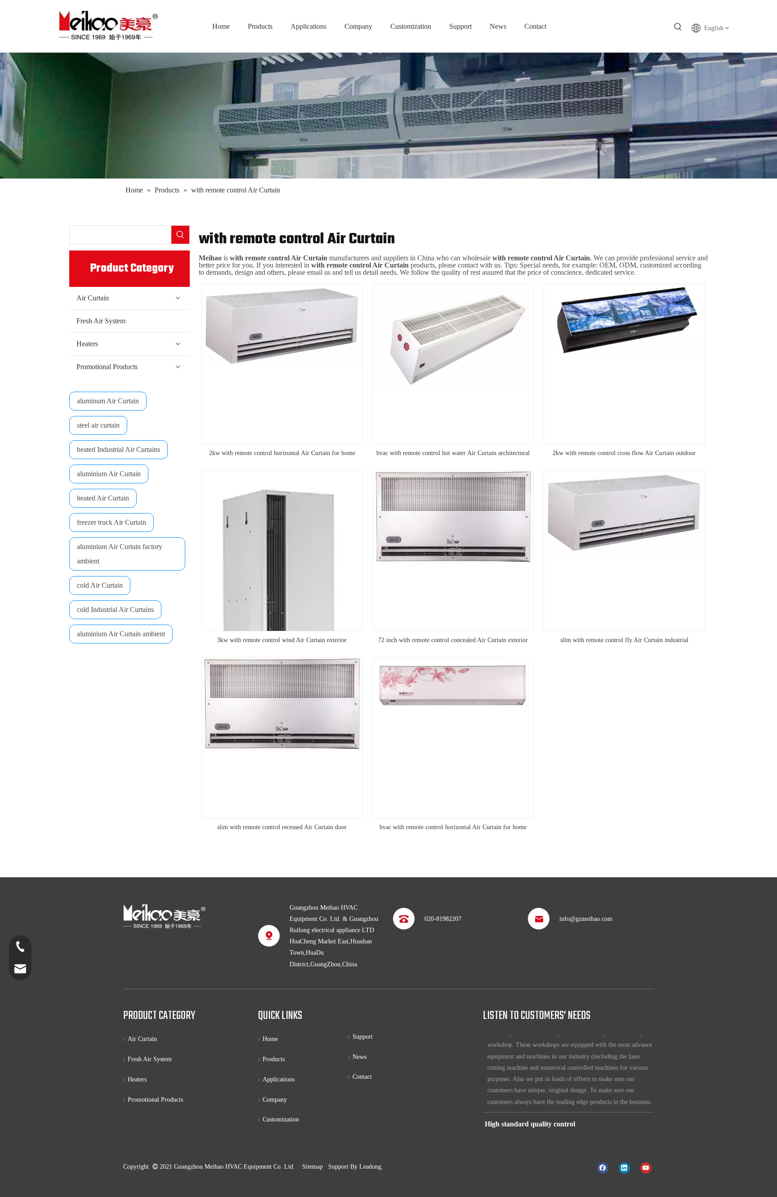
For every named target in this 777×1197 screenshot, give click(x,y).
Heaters (87, 344)
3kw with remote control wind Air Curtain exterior (282, 640)
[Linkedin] (624, 1167)
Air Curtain (92, 298)
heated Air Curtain (103, 498)
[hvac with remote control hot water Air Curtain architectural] (453, 336)
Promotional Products (107, 367)
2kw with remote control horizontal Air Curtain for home (282, 453)
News (359, 1057)
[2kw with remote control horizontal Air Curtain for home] (282, 325)
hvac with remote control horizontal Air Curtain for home (453, 827)
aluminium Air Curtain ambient (121, 634)
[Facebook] (602, 1167)
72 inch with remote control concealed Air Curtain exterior (453, 640)
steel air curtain (98, 425)
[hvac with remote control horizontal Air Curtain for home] (453, 684)
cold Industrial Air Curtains (115, 609)
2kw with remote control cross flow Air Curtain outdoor (624, 453)
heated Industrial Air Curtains (118, 449)
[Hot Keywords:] (678, 27)
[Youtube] (646, 1167)
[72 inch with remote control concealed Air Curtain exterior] (453, 517)
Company (275, 1099)
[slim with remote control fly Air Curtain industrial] (624, 512)
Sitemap (312, 1166)
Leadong (370, 1166)
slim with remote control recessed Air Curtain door (282, 827)
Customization (281, 1119)
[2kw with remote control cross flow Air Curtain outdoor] (624, 319)
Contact (362, 1076)
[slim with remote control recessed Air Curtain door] (282, 704)
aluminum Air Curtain (108, 401)
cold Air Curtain (100, 585)
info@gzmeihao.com (585, 919)
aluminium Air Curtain (109, 474)
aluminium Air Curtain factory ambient (119, 554)
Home (270, 1039)
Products (274, 1059)
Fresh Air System (100, 321)
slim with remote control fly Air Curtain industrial (624, 640)
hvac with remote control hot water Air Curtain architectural (453, 453)
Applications (279, 1079)
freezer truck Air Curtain (111, 522)
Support (363, 1036)
